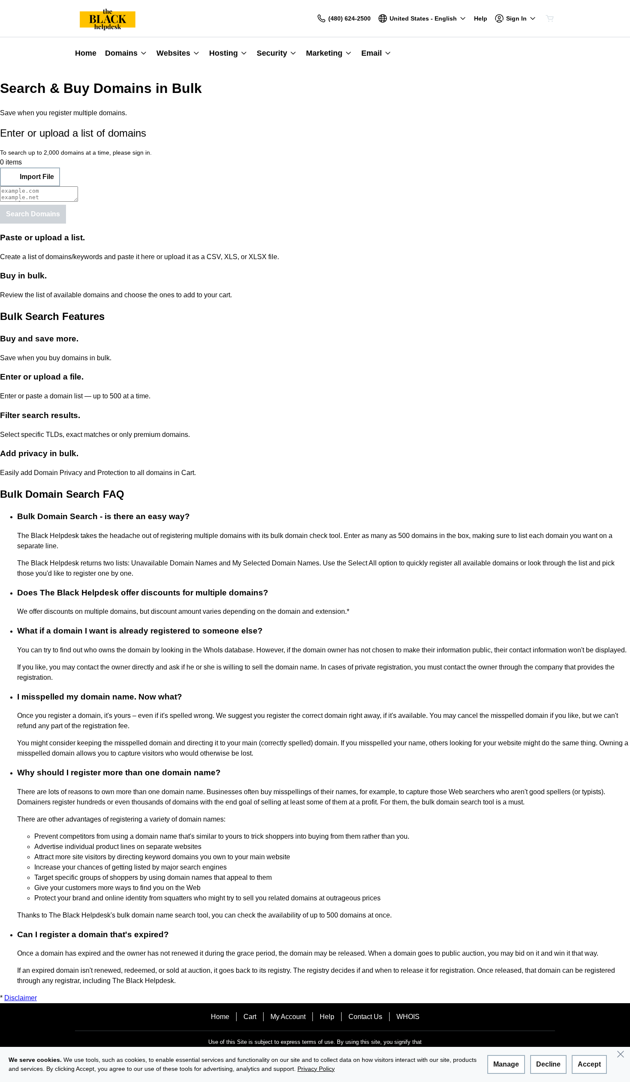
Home (220, 1016)
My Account (288, 1016)
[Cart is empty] (549, 18)
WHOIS (408, 1016)
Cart (249, 1016)
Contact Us (365, 1016)
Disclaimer (20, 997)
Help (327, 1016)
